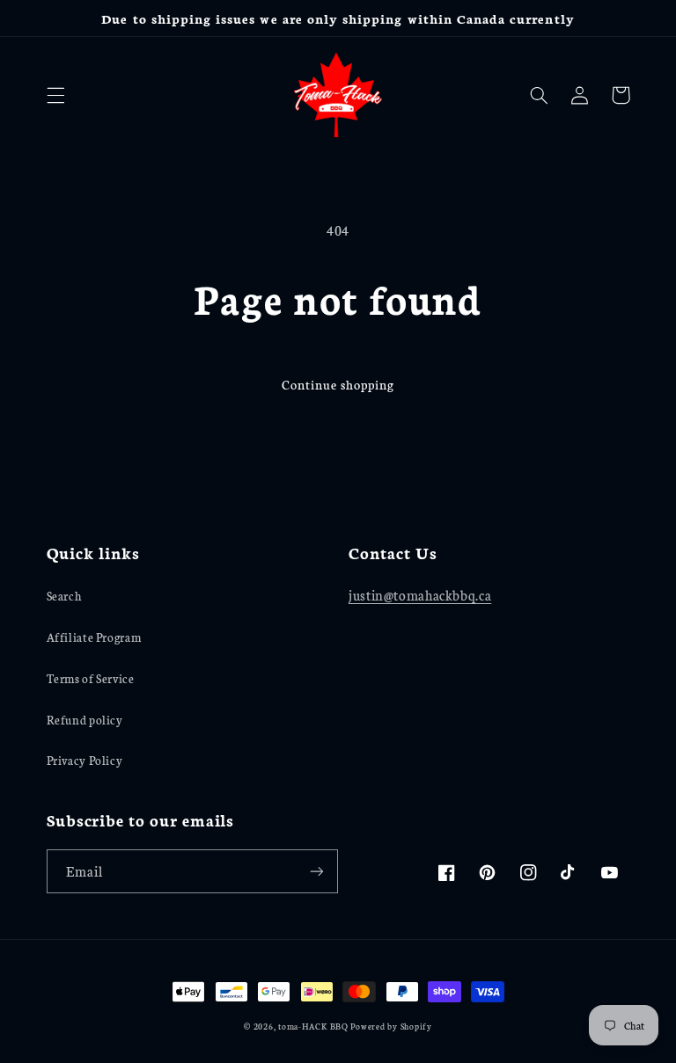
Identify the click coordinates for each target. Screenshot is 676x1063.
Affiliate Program (94, 636)
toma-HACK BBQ (313, 1025)
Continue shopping (338, 384)
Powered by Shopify (390, 1025)
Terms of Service (91, 678)
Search (64, 595)
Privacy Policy (85, 760)
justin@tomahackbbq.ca (420, 595)
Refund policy (85, 719)
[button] (55, 95)
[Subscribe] (317, 870)
